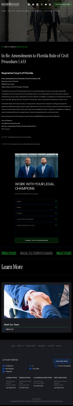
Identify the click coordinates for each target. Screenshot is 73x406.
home (3, 11)
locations (48, 11)
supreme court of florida (19, 137)
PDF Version (5, 129)
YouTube (35, 369)
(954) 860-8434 (62, 361)
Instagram (9, 369)
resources (36, 11)
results (57, 11)
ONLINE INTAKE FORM (62, 4)
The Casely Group (57, 401)
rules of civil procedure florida (25, 144)
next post (63, 253)
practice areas (23, 11)
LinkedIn (9, 371)
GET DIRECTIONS (11, 387)
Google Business (64, 366)
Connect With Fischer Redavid (36, 240)
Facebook (9, 366)
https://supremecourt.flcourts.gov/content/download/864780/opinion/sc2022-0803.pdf (30, 116)
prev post (8, 253)
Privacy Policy (36, 399)
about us (11, 11)
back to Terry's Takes (36, 253)
